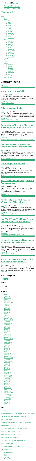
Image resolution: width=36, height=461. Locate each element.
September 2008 (8, 397)
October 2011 (8, 342)
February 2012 (8, 335)
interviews (10, 55)
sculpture (10, 42)
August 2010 (7, 364)
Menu (2, 16)
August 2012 (7, 326)
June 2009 (7, 383)
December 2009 (8, 375)
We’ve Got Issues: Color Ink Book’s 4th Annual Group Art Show (17, 260)
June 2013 (7, 310)
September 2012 (8, 324)
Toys (5, 19)
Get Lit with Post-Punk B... (11, 3)
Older (6, 279)
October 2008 (8, 396)
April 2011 (7, 351)
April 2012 (7, 332)
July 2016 (7, 301)
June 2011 (7, 348)
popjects (10, 76)
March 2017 (7, 298)
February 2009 (8, 389)
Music (6, 60)
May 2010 (7, 369)
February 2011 (8, 354)
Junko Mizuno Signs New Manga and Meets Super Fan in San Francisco (17, 126)
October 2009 (8, 377)
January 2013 (8, 318)
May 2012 (7, 331)
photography (11, 50)
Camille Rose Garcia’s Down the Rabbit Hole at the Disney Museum (16, 145)
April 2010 (7, 370)
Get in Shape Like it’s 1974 (13, 163)
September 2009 (8, 378)
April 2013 (7, 313)
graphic (10, 74)
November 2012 (8, 321)
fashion (10, 66)
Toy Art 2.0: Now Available (13, 91)
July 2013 (7, 309)
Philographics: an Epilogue (13, 108)
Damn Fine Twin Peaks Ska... (12, 8)
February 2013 (8, 317)
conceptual (11, 72)
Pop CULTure (8, 77)
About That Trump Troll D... (12, 7)
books (9, 52)
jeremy (2, 95)
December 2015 (8, 302)
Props (5, 455)
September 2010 (8, 362)
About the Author (9, 452)
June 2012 (7, 329)
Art (5, 39)
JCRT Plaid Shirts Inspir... (11, 5)
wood (9, 27)
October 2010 (8, 361)
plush (9, 25)
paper (9, 23)
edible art (10, 41)
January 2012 (8, 337)
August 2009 (7, 380)
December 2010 (8, 358)
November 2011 (8, 340)
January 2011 (8, 356)
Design (6, 63)
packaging (10, 69)
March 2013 (7, 315)
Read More (4, 101)
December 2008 (8, 392)
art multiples (11, 49)
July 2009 (7, 381)
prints (9, 47)
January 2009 (8, 391)
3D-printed (11, 34)
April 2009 (7, 386)
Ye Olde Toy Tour (9, 459)
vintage (10, 36)
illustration (10, 46)
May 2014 (7, 304)
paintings (10, 44)
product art (11, 53)
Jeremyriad (8, 449)
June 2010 (7, 367)
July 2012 (7, 328)
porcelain (10, 30)
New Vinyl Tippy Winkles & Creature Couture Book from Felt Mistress (18, 220)
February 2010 (8, 373)
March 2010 (7, 372)
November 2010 (8, 359)
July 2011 (7, 347)
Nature (6, 58)
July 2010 (7, 366)
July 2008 (7, 400)
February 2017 (8, 299)
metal (9, 28)
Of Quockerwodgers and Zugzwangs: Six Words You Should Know (17, 241)
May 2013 (7, 312)
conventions (11, 38)
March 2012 (7, 334)
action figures (11, 33)
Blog (5, 454)
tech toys (10, 71)
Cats (5, 61)
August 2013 (7, 307)
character (10, 68)
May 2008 (7, 402)
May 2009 (7, 384)
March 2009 (7, 388)
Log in (6, 410)
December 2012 (8, 320)
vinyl (9, 20)
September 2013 (8, 305)
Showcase (7, 457)
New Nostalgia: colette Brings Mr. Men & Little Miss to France (16, 201)
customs (10, 31)
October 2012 (8, 323)
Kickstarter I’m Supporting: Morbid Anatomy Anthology (17, 181)
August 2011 (7, 345)
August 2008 (7, 399)
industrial (10, 64)
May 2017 (7, 296)
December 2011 (8, 339)
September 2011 (8, 343)
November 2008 (8, 394)
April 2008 (7, 403)
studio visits (11, 57)
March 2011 (7, 353)
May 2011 (7, 350)
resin (9, 22)
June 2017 (7, 294)
